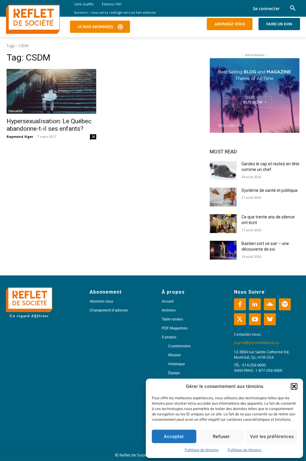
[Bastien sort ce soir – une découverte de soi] (223, 250)
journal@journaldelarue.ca (256, 342)
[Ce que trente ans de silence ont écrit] (223, 223)
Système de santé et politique (269, 190)
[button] (294, 386)
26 (93, 137)
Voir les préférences (272, 436)
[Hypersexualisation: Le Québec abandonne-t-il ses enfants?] (51, 91)
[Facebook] (240, 304)
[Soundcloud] (270, 304)
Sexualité (15, 111)
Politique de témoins (201, 450)
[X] (240, 319)
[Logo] (33, 19)
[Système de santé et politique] (223, 197)
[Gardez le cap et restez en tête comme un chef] (223, 170)
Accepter (174, 436)
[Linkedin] (255, 304)
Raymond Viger (20, 136)
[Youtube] (255, 319)
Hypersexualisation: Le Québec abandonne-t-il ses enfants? (49, 125)
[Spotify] (285, 304)
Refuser (221, 436)
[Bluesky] (270, 319)
